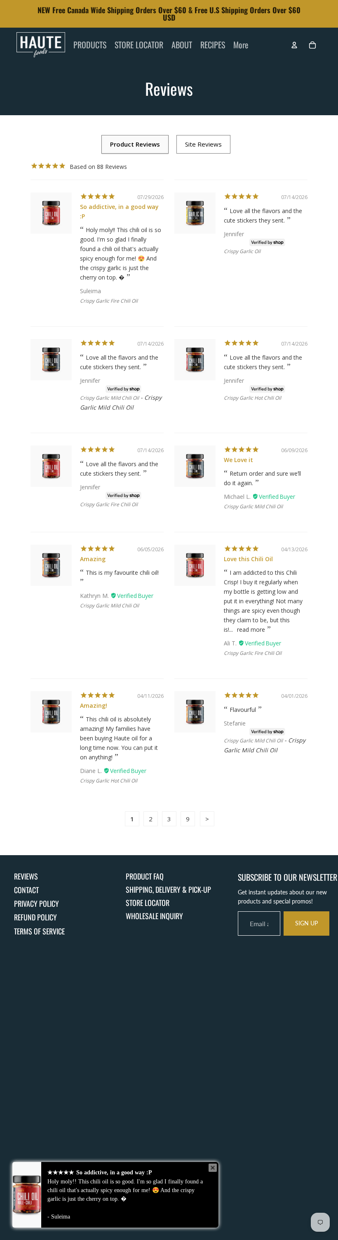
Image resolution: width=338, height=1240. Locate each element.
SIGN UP (306, 923)
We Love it (238, 460)
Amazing (93, 559)
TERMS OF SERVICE (39, 931)
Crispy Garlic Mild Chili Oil (109, 397)
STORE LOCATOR (147, 902)
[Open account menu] (294, 45)
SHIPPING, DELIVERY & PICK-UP (168, 889)
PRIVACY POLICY (36, 903)
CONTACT (26, 889)
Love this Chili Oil (248, 559)
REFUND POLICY (35, 917)
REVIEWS (26, 876)
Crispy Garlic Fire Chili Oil (109, 300)
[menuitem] (240, 45)
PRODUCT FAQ (145, 876)
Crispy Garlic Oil (242, 251)
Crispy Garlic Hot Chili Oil (252, 397)
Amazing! (93, 705)
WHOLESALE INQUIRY (154, 915)
